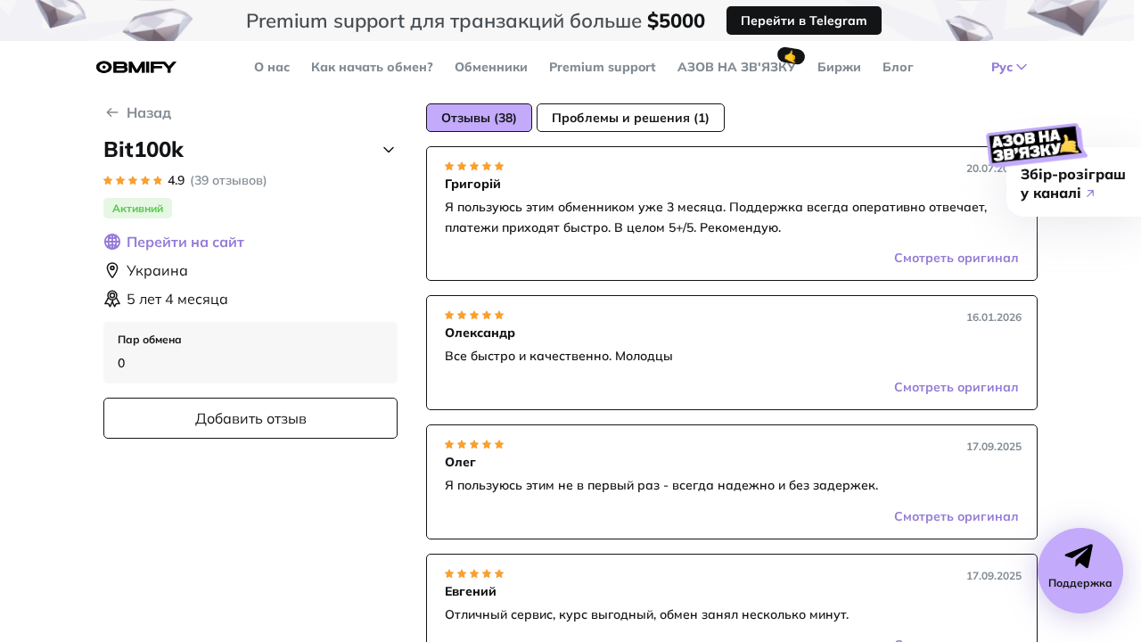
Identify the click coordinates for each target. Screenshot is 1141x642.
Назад (149, 112)
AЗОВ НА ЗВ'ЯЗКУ (736, 67)
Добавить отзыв (251, 418)
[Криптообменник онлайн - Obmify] (136, 67)
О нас (272, 67)
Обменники (491, 67)
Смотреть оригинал (956, 258)
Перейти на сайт (185, 242)
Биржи (839, 67)
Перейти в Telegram (804, 20)
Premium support (602, 67)
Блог (898, 67)
